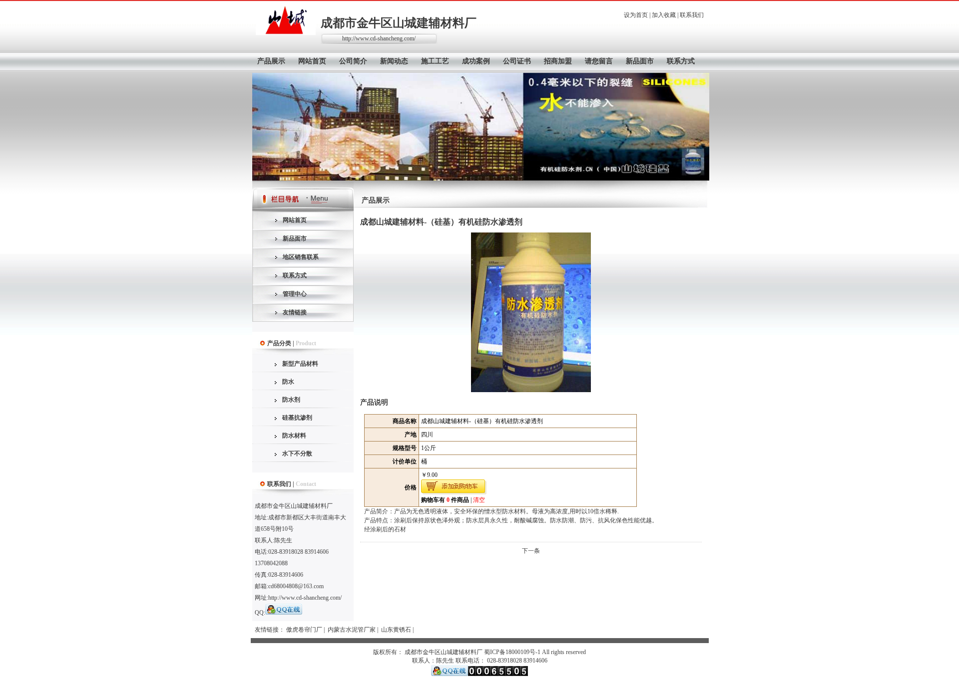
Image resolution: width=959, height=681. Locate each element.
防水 (288, 381)
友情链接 (295, 312)
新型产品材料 (300, 363)
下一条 (531, 550)
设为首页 (636, 14)
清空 (479, 499)
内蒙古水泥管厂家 (352, 629)
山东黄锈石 (396, 629)
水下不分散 (297, 453)
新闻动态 (394, 61)
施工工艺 (435, 61)
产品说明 (374, 402)
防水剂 (291, 399)
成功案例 (476, 61)
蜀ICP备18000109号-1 (512, 652)
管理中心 (295, 293)
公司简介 (353, 61)
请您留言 (599, 61)
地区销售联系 (301, 256)
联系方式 (681, 61)
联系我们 (692, 14)
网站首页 (312, 61)
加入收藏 (664, 14)
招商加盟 (558, 61)
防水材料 (294, 435)
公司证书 (517, 61)
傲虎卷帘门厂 (304, 629)
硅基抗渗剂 (297, 417)
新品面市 (640, 61)
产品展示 (271, 61)
